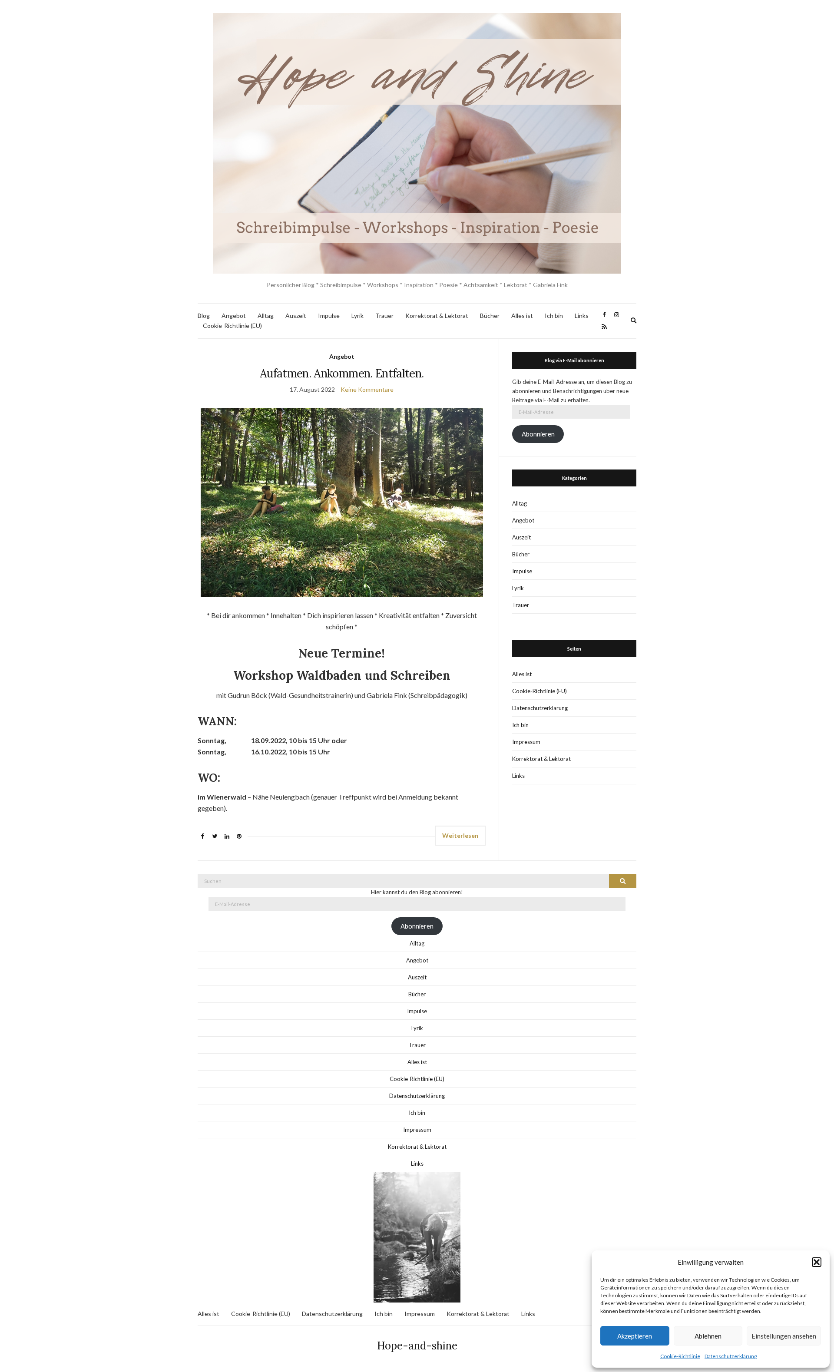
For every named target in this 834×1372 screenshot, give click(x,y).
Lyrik (357, 315)
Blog (204, 315)
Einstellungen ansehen (783, 1336)
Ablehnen (708, 1336)
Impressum (526, 741)
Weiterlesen (460, 835)
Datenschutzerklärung (731, 1356)
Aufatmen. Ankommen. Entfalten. (342, 373)
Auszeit (295, 315)
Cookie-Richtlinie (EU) (232, 325)
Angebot (234, 315)
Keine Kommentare (367, 389)
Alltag (266, 315)
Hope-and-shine (417, 1345)
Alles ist (522, 315)
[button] (816, 1262)
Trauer (384, 315)
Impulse (329, 315)
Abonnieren (538, 434)
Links (582, 315)
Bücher (490, 315)
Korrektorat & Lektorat (436, 315)
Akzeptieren (634, 1336)
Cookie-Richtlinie (680, 1356)
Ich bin (554, 315)
